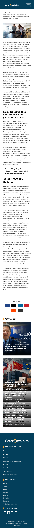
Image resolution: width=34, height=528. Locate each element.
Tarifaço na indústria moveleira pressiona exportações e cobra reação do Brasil (15, 384)
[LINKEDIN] (20, 305)
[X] (12, 512)
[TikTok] (16, 512)
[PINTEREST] (26, 305)
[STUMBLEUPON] (13, 310)
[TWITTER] (13, 305)
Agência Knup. (22, 521)
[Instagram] (5, 512)
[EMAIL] (20, 310)
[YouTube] (8, 512)
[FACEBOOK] (7, 305)
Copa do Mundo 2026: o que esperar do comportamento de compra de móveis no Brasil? (15, 411)
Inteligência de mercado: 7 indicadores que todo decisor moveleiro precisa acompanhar (15, 402)
